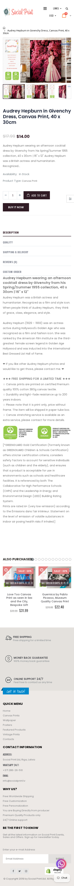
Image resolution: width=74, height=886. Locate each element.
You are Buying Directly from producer (26, 810)
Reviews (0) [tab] (10, 262)
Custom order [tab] (12, 272)
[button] (32, 559)
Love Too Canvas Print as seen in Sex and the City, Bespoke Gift (19, 599)
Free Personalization (15, 806)
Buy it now (16, 207)
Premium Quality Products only (21, 815)
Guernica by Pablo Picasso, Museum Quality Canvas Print (55, 597)
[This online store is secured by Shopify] (54, 871)
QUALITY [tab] (8, 242)
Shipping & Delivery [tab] (15, 252)
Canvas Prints (11, 715)
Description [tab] (11, 232)
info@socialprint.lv (14, 781)
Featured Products (14, 729)
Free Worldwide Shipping (18, 796)
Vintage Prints (11, 734)
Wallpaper (9, 720)
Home (4, 28)
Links (56, 8)
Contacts (8, 739)
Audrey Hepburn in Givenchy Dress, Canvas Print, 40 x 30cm (37, 117)
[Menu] (45, 8)
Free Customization (15, 801)
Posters (7, 725)
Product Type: (12, 181)
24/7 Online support (15, 820)
